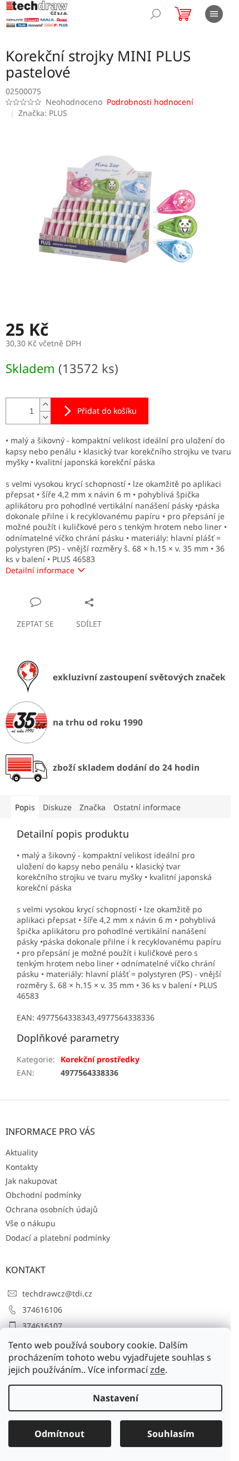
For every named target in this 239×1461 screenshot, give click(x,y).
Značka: (42, 113)
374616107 (42, 1325)
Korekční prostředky (100, 1059)
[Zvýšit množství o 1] (45, 404)
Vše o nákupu (31, 1223)
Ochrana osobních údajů (52, 1209)
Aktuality (22, 1152)
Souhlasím (171, 1434)
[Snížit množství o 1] (45, 417)
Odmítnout (59, 1434)
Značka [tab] (92, 807)
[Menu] (214, 14)
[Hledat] (156, 14)
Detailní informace (40, 570)
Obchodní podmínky (43, 1194)
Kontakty (22, 1167)
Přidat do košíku (107, 410)
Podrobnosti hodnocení (150, 101)
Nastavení (115, 1398)
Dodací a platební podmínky (58, 1237)
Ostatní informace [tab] (147, 807)
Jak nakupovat (31, 1180)
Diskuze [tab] (57, 807)
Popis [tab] (25, 807)
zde (157, 1369)
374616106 (42, 1309)
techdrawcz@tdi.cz (57, 1293)
